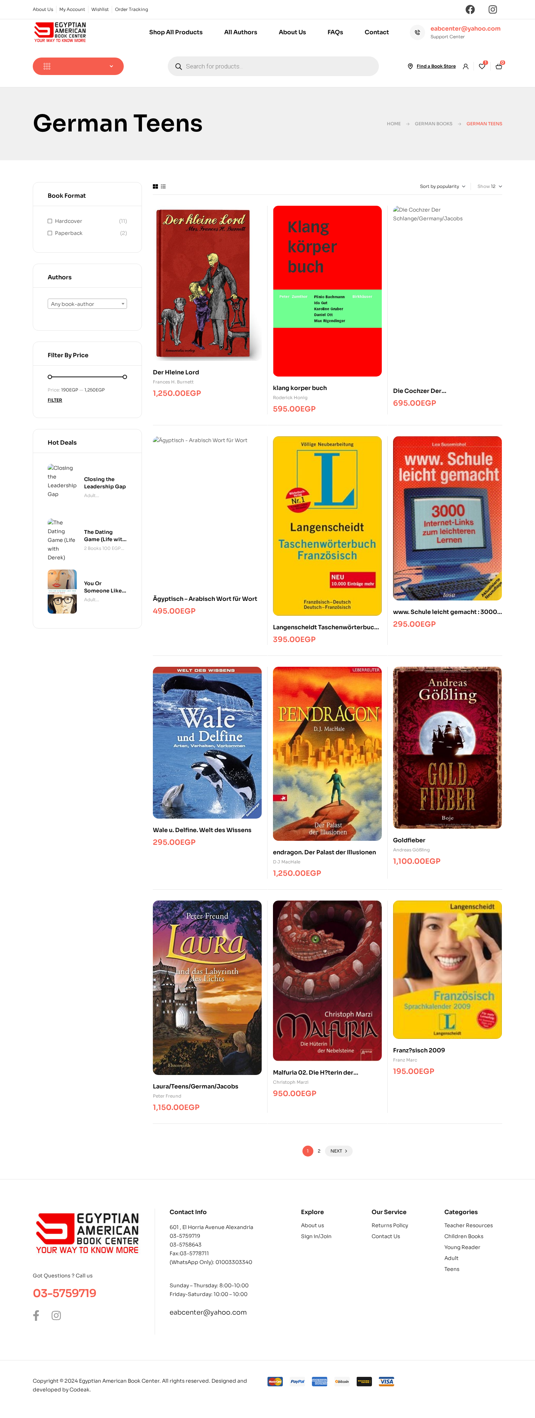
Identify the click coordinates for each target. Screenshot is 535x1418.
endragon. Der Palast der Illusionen (324, 852)
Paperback (69, 233)
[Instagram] (492, 9)
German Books (433, 123)
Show (483, 186)
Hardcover (68, 221)
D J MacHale (286, 861)
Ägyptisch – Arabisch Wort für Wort (205, 599)
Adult (90, 495)
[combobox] (87, 304)
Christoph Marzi (291, 1082)
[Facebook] (470, 9)
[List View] (163, 186)
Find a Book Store (436, 66)
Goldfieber (409, 840)
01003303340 (233, 1262)
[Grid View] (155, 186)
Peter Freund (167, 1096)
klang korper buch (300, 388)
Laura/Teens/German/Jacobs (195, 1086)
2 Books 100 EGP (102, 548)
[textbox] (87, 304)
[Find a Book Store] (410, 66)
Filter (55, 400)
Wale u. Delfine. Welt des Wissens (202, 830)
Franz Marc (405, 1060)
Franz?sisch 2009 (419, 1050)
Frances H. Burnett (173, 382)
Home (394, 123)
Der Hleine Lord (176, 372)
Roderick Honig (290, 397)
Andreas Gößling (411, 849)
